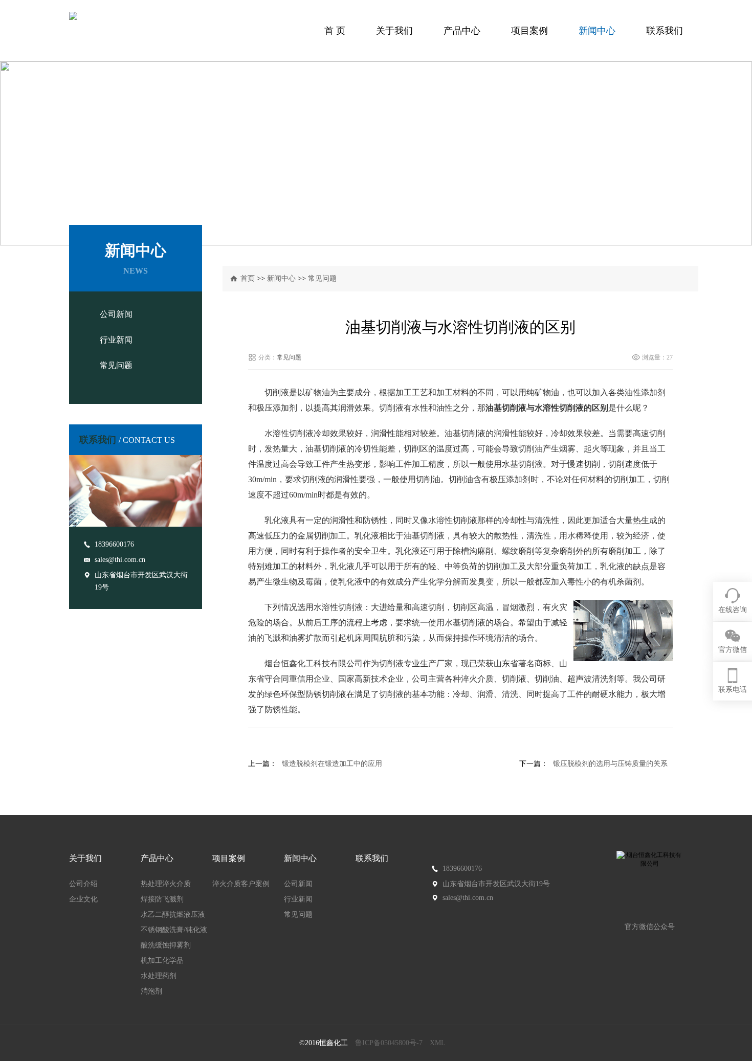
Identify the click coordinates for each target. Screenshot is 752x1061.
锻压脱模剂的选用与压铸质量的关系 (610, 763)
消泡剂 (151, 991)
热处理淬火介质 (166, 884)
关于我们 (394, 31)
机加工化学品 (162, 960)
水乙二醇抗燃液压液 (173, 914)
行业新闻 (116, 339)
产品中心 (462, 31)
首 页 (334, 31)
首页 (247, 278)
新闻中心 (597, 31)
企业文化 (83, 899)
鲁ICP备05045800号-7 (389, 1043)
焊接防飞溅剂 (162, 899)
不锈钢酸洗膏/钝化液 (174, 930)
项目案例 (529, 31)
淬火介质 (477, 678)
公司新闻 (116, 314)
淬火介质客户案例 (241, 884)
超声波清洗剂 (591, 678)
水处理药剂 (158, 976)
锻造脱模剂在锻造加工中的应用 (332, 763)
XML (438, 1043)
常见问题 (116, 365)
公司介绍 (83, 884)
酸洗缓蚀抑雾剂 (166, 945)
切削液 (514, 678)
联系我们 (664, 31)
